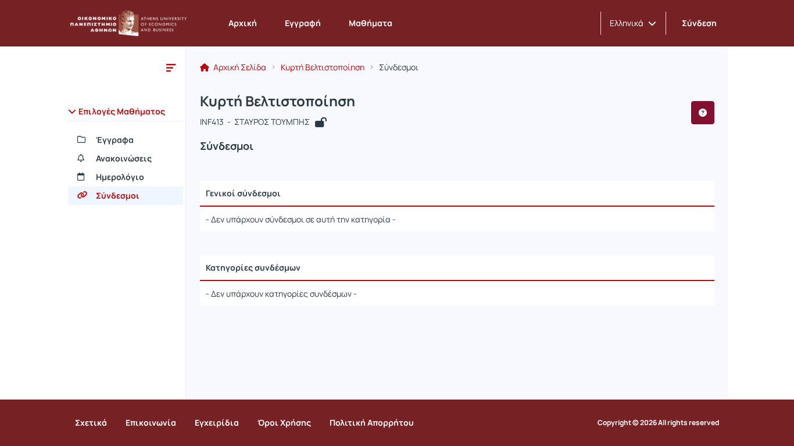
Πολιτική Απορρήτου (372, 422)
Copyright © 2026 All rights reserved (658, 422)
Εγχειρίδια (217, 422)
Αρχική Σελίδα (239, 67)
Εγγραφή (303, 22)
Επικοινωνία (151, 422)
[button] (633, 23)
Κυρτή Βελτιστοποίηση (322, 67)
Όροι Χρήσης (284, 422)
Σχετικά (91, 422)
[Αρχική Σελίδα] (128, 23)
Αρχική (242, 22)
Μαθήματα (370, 22)
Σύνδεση (699, 22)
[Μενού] (170, 67)
